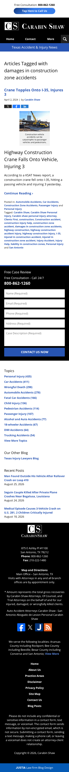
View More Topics (15, 440)
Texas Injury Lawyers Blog (21, 458)
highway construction (16, 230)
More (50, 39)
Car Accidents (50, 201)
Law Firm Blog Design (34, 767)
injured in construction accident (22, 237)
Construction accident (47, 219)
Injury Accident (45, 240)
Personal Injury (13, 208)
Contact (30, 39)
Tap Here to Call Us (34, 11)
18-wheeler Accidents (21, 424)
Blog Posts (34, 706)
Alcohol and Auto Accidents (25, 419)
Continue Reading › (18, 193)
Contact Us (34, 700)
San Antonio (16, 247)
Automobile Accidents (29, 201)
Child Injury (15, 403)
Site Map (34, 694)
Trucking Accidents (19, 435)
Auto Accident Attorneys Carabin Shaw (31, 611)
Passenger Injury (48, 205)
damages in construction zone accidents (38, 226)
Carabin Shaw (21, 212)
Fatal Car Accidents (20, 398)
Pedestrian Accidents (21, 408)
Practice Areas (34, 676)
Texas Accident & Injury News (34, 26)
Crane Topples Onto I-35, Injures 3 (33, 92)
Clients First (11, 219)
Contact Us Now (34, 352)
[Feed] (48, 627)
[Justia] (39, 627)
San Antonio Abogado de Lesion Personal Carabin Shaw (34, 615)
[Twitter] (30, 627)
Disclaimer (34, 682)
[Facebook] (21, 627)
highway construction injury (38, 233)
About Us (34, 670)
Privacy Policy (34, 688)
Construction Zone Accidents (21, 205)
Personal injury (54, 244)
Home (10, 39)
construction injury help (18, 222)
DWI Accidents (16, 430)
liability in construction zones (28, 244)
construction (26, 219)
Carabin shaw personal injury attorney (34, 215)
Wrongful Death (18, 387)
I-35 (58, 233)
